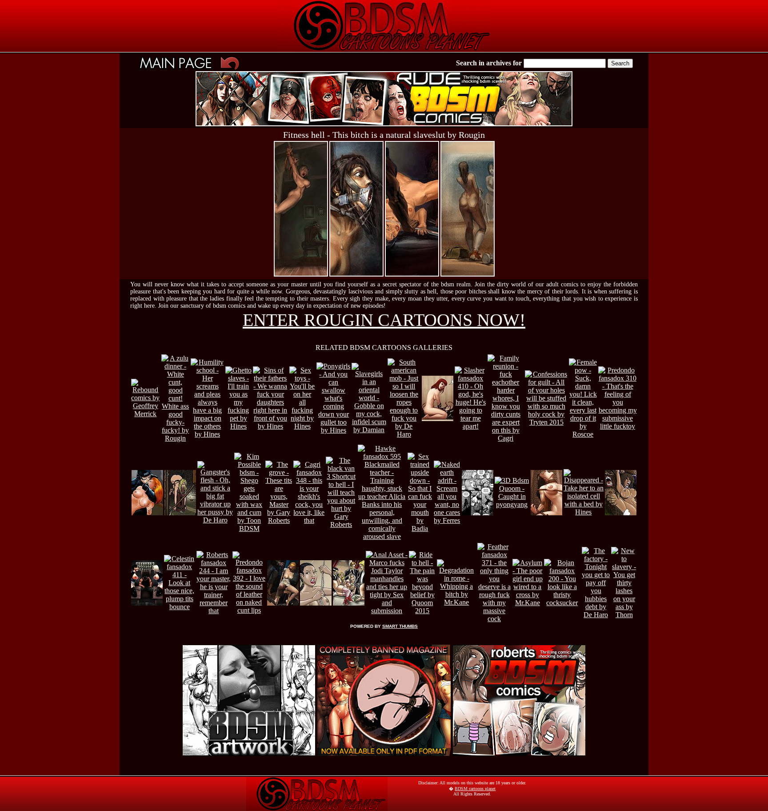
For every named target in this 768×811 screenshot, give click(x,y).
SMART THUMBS (400, 626)
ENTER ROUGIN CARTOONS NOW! (384, 320)
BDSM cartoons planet (475, 788)
